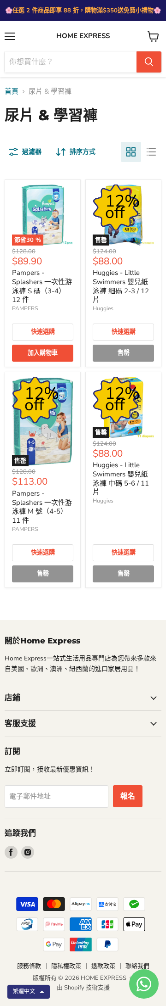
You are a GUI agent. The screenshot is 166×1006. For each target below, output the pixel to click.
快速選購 (43, 332)
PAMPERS (25, 308)
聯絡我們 (137, 966)
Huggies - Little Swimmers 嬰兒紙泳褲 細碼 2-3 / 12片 (121, 286)
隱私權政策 (66, 966)
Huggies (103, 308)
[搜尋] (148, 62)
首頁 (11, 91)
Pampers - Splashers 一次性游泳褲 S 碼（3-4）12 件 (42, 286)
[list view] (151, 152)
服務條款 (29, 966)
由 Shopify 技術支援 (83, 988)
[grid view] (131, 152)
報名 (127, 796)
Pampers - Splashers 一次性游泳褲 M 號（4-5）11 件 (42, 507)
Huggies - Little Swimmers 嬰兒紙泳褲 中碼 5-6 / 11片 (121, 478)
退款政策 (103, 966)
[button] (28, 992)
